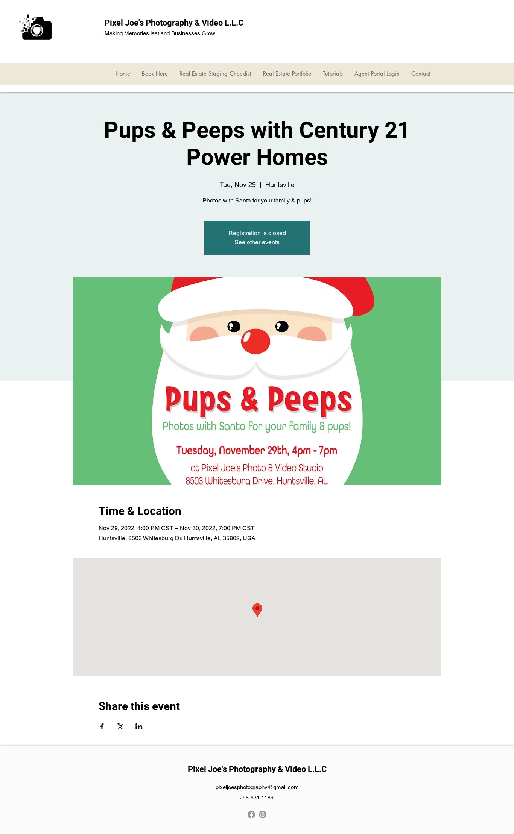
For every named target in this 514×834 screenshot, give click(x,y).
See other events (257, 242)
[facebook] (251, 814)
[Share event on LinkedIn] (139, 726)
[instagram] (262, 814)
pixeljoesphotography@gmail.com (257, 787)
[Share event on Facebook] (102, 726)
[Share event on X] (120, 726)
